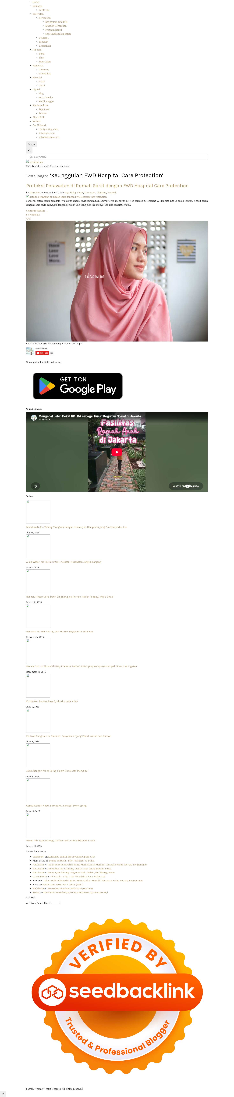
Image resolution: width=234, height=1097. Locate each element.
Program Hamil (53, 29)
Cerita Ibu (44, 9)
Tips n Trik (38, 117)
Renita (36, 892)
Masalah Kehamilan (56, 25)
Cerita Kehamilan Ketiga (58, 33)
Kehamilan (45, 17)
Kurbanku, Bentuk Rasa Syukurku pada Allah (52, 701)
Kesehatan (38, 13)
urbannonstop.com (49, 137)
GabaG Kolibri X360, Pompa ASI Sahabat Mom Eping (56, 805)
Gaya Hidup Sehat (73, 192)
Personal (37, 77)
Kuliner (37, 121)
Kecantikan (45, 45)
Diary (42, 81)
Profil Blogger (46, 101)
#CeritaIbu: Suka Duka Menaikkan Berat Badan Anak (78, 876)
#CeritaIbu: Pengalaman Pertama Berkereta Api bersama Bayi (75, 892)
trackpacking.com (48, 129)
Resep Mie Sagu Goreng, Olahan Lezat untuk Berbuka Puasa (60, 840)
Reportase (44, 109)
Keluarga (37, 5)
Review (43, 113)
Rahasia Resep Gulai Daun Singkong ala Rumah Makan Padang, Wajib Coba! (69, 596)
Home (36, 1)
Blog (41, 93)
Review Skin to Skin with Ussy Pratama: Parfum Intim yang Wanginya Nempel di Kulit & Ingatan (81, 666)
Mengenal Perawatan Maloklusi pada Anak (70, 888)
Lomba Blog (45, 73)
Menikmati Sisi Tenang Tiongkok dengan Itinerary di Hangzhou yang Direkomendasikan (76, 527)
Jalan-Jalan (45, 61)
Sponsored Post (41, 105)
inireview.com (47, 133)
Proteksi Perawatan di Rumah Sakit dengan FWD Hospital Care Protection (107, 185)
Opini (42, 85)
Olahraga (44, 37)
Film (41, 57)
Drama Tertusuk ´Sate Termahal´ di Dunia (71, 860)
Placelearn (38, 864)
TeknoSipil (38, 856)
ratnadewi (34, 192)
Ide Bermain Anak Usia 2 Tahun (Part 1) (62, 884)
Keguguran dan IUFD (56, 21)
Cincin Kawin (40, 876)
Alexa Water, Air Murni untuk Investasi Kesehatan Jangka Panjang (63, 561)
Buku (41, 53)
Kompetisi (38, 65)
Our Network (39, 125)
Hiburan (37, 49)
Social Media (46, 97)
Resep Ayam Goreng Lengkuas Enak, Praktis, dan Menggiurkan (81, 872)
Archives (30, 903)
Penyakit (43, 41)
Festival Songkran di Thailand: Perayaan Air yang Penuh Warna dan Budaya (68, 736)
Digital (36, 89)
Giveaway (44, 69)
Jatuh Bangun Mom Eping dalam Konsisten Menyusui (57, 770)
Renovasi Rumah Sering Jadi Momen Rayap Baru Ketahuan (59, 631)
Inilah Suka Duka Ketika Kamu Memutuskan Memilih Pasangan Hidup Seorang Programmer (97, 864)
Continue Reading (37, 210)
